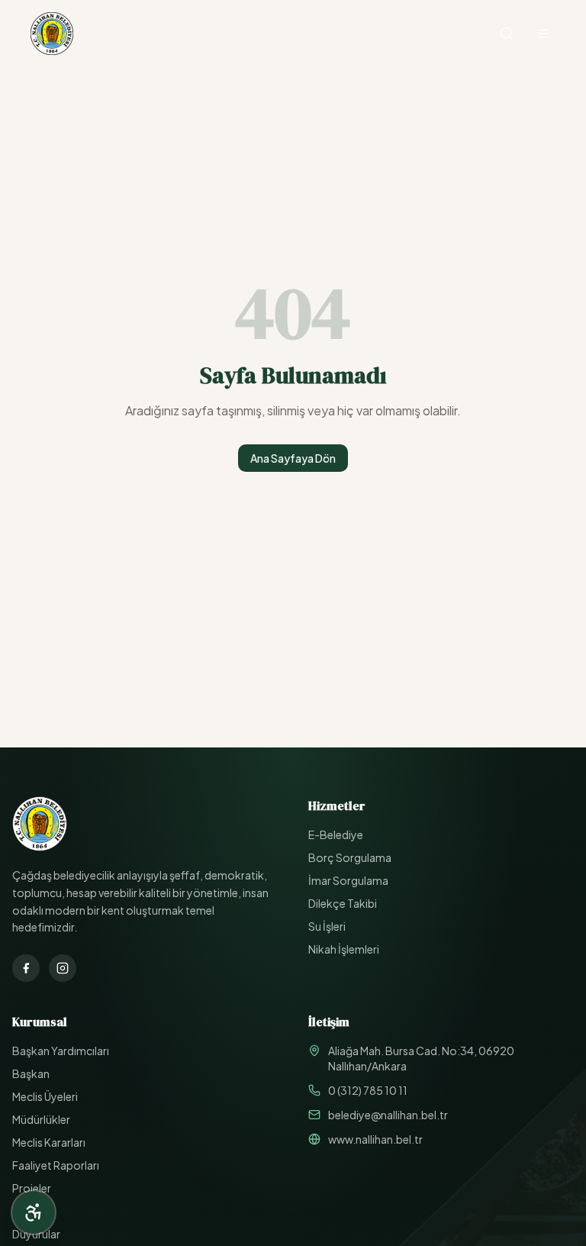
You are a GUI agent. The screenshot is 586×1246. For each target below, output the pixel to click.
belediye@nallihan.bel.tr (388, 1115)
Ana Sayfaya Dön (293, 458)
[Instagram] (62, 968)
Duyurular (36, 1234)
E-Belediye (335, 834)
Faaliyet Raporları (55, 1165)
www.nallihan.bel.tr (375, 1139)
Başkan (31, 1073)
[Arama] (506, 33)
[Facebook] (26, 968)
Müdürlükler (41, 1119)
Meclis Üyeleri (45, 1096)
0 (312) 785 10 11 (367, 1090)
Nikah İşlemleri (343, 949)
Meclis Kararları (48, 1142)
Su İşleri (327, 926)
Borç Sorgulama (349, 857)
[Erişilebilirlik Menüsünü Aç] (33, 1212)
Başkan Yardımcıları (60, 1050)
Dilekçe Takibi (342, 903)
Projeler (31, 1188)
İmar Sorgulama (348, 880)
